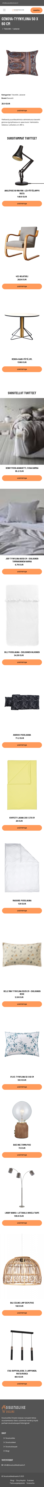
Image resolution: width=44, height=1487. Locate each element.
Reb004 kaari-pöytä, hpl (22, 359)
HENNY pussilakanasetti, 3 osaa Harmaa (22, 468)
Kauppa (36, 10)
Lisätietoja (22, 111)
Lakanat (16, 29)
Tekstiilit (7, 29)
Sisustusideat (10, 1442)
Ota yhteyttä (20, 1480)
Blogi (7, 1451)
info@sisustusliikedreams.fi (10, 3)
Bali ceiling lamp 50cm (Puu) (22, 1302)
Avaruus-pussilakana (22, 735)
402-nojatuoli (22, 276)
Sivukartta (30, 1483)
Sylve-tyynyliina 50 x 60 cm (22, 1076)
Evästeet (30, 1480)
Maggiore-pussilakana (22, 900)
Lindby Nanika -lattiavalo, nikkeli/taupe (22, 1212)
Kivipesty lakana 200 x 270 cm (22, 817)
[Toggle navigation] (4, 10)
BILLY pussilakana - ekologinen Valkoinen (22, 652)
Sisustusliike (10, 1438)
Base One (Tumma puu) (22, 1144)
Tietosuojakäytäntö (17, 1483)
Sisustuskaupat (11, 1446)
